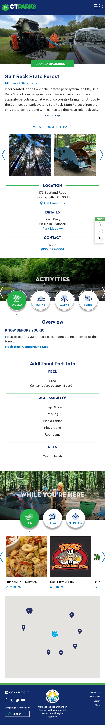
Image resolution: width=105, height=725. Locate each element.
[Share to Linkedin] (100, 238)
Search (97, 701)
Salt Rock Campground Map (27, 346)
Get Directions (54, 203)
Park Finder (95, 696)
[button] (49, 652)
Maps (97, 705)
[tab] (16, 300)
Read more (51, 115)
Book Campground (50, 64)
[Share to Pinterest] (100, 231)
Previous (3, 154)
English (17, 713)
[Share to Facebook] (100, 224)
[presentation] (17, 302)
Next (101, 154)
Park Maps (50, 228)
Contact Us (95, 692)
